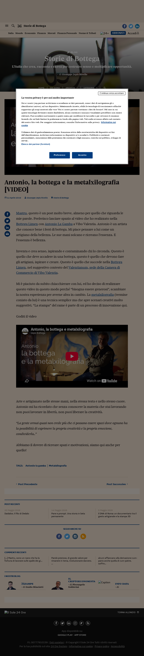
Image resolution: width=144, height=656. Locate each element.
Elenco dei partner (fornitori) (35, 144)
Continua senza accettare (112, 93)
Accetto (82, 155)
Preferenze (59, 155)
